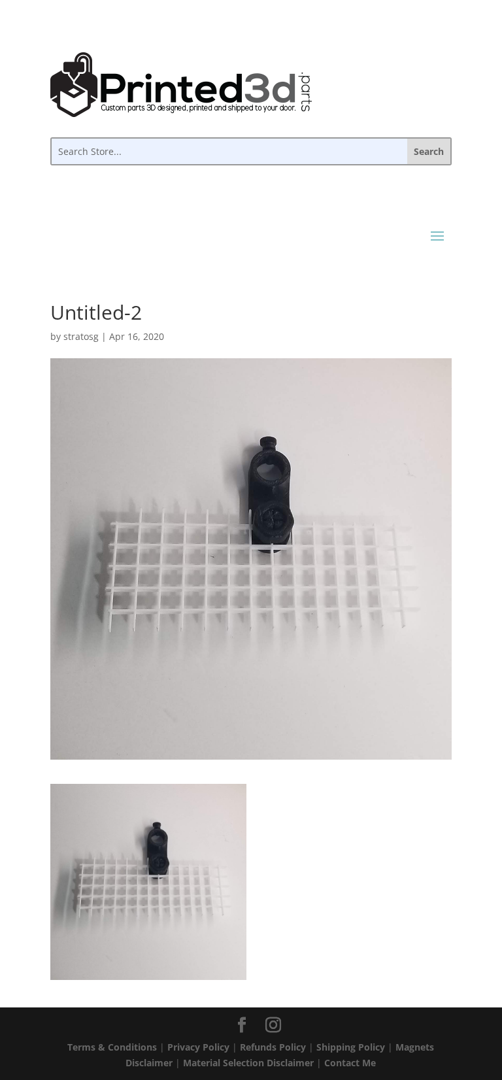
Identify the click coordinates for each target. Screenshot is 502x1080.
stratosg (81, 336)
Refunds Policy (273, 1047)
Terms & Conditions (112, 1047)
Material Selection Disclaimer (248, 1062)
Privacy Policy (198, 1047)
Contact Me (350, 1062)
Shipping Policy (350, 1047)
